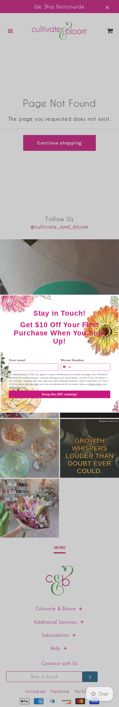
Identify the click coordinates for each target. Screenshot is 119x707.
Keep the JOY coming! (59, 394)
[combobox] (66, 366)
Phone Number (72, 360)
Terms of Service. (17, 387)
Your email (17, 360)
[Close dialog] (115, 298)
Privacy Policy (95, 384)
